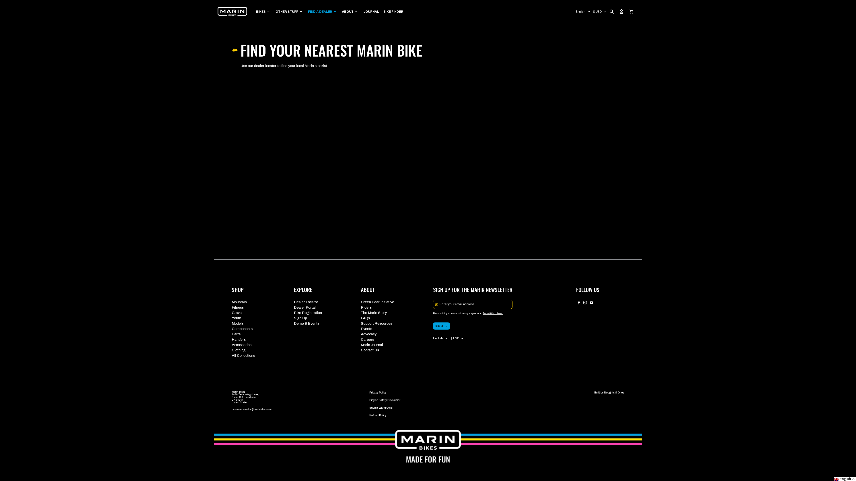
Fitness (238, 307)
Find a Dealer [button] (320, 11)
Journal (371, 11)
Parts (236, 334)
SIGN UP (439, 326)
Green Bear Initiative (377, 302)
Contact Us (370, 350)
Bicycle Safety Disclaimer (384, 400)
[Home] (232, 11)
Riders (366, 307)
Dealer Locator (306, 302)
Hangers (239, 339)
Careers (367, 339)
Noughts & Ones (614, 392)
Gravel (237, 313)
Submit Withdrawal (381, 407)
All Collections (243, 355)
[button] (631, 11)
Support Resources (376, 323)
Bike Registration (308, 313)
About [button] (348, 11)
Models (237, 323)
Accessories (241, 345)
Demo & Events (306, 323)
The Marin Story (374, 313)
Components (242, 329)
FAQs (365, 318)
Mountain (239, 302)
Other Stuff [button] (287, 11)
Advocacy (369, 334)
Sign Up (300, 318)
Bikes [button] (261, 11)
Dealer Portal (305, 307)
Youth (236, 318)
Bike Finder (393, 11)
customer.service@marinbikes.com (252, 409)
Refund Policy (378, 415)
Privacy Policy (377, 392)
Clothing (238, 350)
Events (366, 329)
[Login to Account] (621, 11)
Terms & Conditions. (493, 313)
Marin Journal (372, 345)
